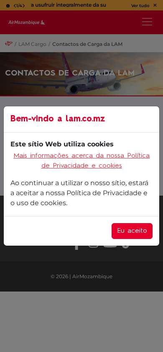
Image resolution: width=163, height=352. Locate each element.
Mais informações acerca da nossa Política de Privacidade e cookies (81, 161)
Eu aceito (132, 231)
